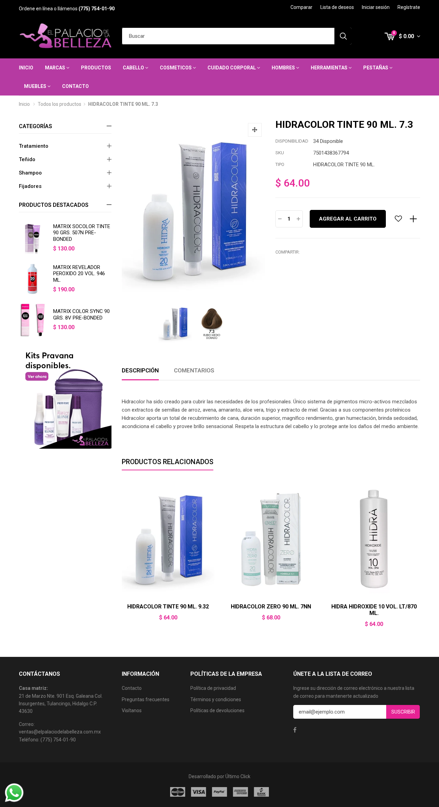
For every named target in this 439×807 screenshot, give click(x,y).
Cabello (134, 67)
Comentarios (194, 370)
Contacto (75, 86)
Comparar (301, 7)
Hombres (284, 67)
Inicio (26, 67)
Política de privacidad (213, 688)
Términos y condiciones (215, 699)
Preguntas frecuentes (145, 699)
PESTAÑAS (376, 67)
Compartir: (287, 252)
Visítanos (132, 710)
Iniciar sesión (376, 7)
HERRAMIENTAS (329, 67)
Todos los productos (59, 104)
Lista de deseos (337, 7)
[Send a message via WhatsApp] (14, 793)
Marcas (55, 67)
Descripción (140, 370)
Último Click (237, 776)
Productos (96, 67)
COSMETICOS (176, 67)
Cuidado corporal (232, 67)
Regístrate (409, 7)
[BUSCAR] (343, 36)
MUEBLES (35, 86)
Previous (122, 558)
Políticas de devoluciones (217, 710)
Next (420, 558)
